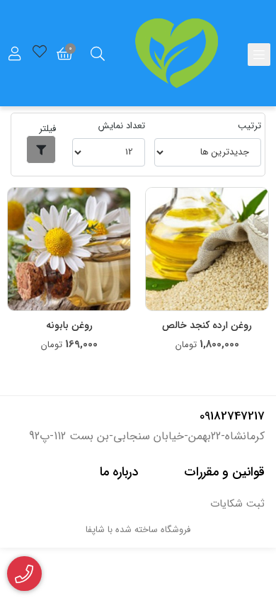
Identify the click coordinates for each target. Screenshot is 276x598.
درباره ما (119, 472)
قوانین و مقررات (224, 472)
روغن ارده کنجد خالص (207, 325)
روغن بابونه (69, 325)
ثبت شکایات (237, 504)
